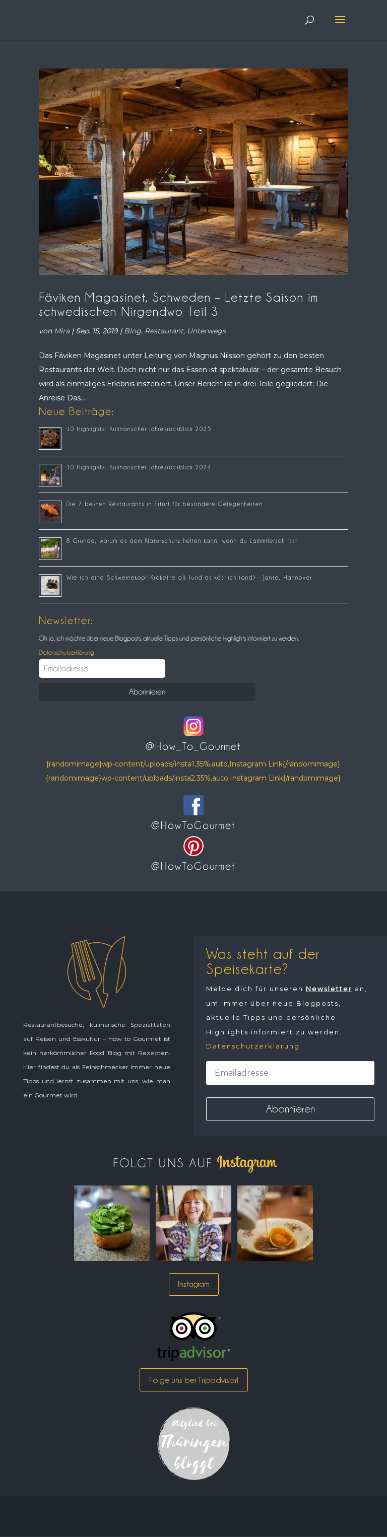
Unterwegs (206, 330)
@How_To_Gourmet (193, 746)
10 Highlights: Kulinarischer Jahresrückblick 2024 (139, 467)
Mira (62, 330)
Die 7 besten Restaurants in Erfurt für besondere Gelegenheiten (165, 504)
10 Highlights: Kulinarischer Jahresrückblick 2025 (139, 429)
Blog (132, 330)
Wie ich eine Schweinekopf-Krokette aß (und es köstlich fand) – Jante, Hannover (189, 578)
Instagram (194, 1284)
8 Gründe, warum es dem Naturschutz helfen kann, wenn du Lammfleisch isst (182, 541)
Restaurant (164, 330)
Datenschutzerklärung (66, 652)
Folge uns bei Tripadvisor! (193, 1379)
